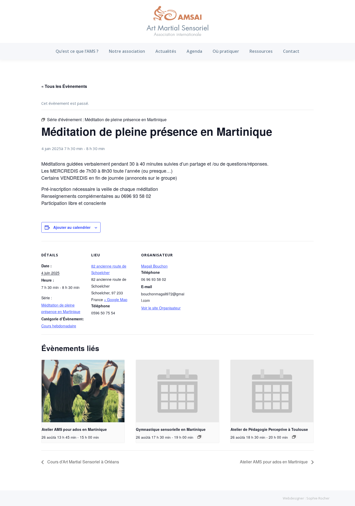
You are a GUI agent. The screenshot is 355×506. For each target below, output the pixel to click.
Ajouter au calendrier (71, 227)
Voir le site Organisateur (161, 307)
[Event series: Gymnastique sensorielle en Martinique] (199, 436)
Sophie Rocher (318, 498)
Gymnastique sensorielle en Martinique (171, 429)
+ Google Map (115, 299)
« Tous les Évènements (64, 86)
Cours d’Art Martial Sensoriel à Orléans (82, 462)
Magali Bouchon (154, 266)
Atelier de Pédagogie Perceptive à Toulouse (269, 429)
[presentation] (83, 391)
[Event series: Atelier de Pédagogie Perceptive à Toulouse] (294, 436)
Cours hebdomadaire (58, 325)
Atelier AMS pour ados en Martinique (74, 429)
